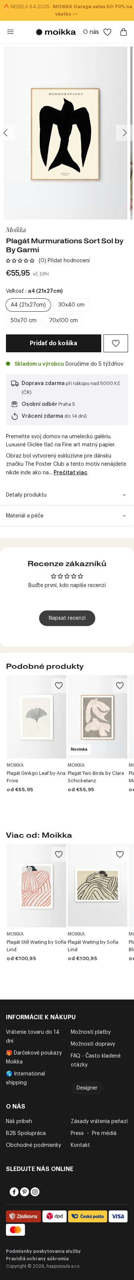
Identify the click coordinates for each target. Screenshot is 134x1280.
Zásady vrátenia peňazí (99, 1121)
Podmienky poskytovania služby (43, 1251)
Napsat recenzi (67, 618)
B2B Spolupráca (26, 1133)
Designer (87, 1088)
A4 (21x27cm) (28, 305)
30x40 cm (71, 305)
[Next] (124, 133)
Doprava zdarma (43, 383)
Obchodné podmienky (33, 1145)
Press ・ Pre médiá (94, 1133)
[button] (20, 260)
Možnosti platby (91, 1032)
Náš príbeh (19, 1121)
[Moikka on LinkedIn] (44, 1191)
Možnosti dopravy (93, 1044)
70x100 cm (63, 320)
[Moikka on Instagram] (34, 1191)
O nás (91, 32)
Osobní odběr (39, 404)
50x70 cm (23, 320)
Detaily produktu (26, 495)
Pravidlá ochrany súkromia (37, 1259)
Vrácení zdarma (42, 416)
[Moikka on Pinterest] (24, 1191)
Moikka (16, 229)
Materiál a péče (25, 516)
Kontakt (80, 1145)
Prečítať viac (70, 472)
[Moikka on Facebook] (13, 1191)
